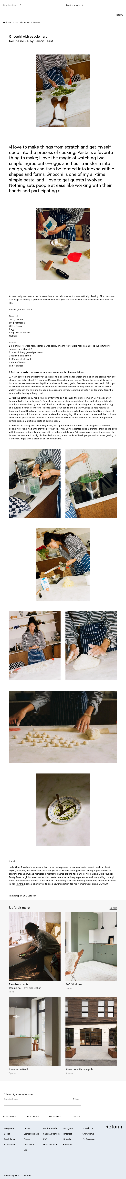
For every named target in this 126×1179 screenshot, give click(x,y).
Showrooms (88, 1133)
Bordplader (9, 1139)
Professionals (89, 1139)
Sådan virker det (51, 1133)
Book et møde (50, 1128)
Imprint (27, 1175)
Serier (7, 1133)
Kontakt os (88, 1128)
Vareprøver (9, 1144)
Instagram (68, 1128)
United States (32, 1116)
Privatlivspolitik (11, 1175)
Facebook (68, 1144)
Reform (119, 14)
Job (25, 1149)
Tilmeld (76, 1099)
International (9, 1116)
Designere (9, 1128)
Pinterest (67, 1133)
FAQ (45, 1139)
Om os (27, 1128)
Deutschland (55, 1116)
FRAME (20, 883)
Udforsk (7, 22)
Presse (27, 1139)
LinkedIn (67, 1139)
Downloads (29, 1144)
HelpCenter (49, 1144)
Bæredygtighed (31, 1133)
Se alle (113, 907)
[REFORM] (114, 1127)
